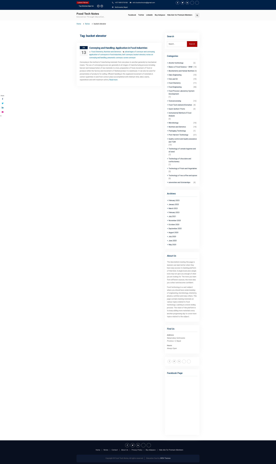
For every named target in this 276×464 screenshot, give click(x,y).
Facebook (132, 15)
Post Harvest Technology (178, 135)
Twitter (141, 15)
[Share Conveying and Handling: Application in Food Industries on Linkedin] (2, 108)
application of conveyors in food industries (105, 55)
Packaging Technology (177, 131)
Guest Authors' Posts (177, 109)
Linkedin (149, 15)
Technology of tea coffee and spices (183, 175)
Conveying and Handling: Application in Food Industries (118, 48)
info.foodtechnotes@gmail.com (144, 2)
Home (98, 450)
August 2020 (173, 233)
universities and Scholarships (179, 182)
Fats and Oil (173, 79)
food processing (175, 101)
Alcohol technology (176, 63)
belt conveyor (127, 55)
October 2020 (174, 225)
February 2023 (174, 212)
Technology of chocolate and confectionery (180, 160)
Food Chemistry (97, 52)
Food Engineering (175, 87)
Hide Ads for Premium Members (179, 15)
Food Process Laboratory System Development (181, 92)
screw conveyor (129, 58)
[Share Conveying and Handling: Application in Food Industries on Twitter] (2, 103)
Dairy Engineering (175, 75)
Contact (115, 450)
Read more (113, 80)
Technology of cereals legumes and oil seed (182, 150)
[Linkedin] (187, 3)
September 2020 (175, 229)
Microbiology (173, 123)
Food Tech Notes (88, 13)
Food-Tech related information (180, 105)
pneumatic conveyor (115, 58)
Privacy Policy (137, 450)
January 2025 (174, 204)
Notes (106, 450)
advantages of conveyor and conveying (140, 52)
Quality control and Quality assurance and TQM (183, 140)
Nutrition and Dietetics (112, 52)
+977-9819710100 (121, 2)
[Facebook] (178, 3)
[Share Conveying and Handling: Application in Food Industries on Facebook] (2, 99)
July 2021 (172, 216)
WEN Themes (165, 458)
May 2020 (172, 245)
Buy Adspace (160, 15)
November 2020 (175, 221)
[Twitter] (182, 3)
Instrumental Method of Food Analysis (180, 114)
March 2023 (173, 208)
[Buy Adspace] (192, 3)
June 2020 (173, 241)
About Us (124, 450)
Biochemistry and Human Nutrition (181, 71)
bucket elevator (139, 55)
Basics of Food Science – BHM (180, 67)
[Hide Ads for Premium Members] (197, 3)
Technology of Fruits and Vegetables (183, 168)
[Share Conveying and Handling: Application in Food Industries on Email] (2, 112)
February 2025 (174, 200)
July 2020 (172, 237)
